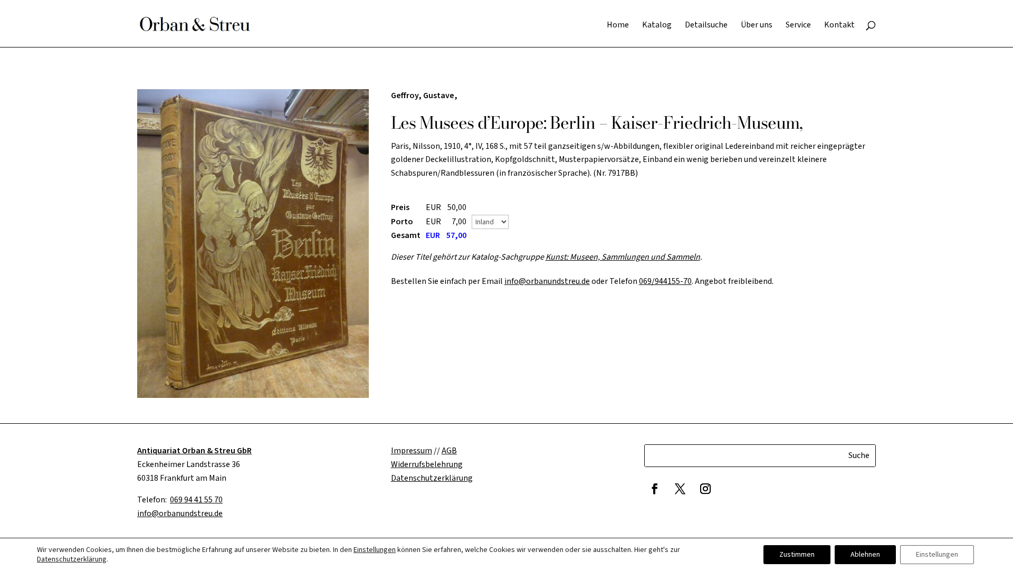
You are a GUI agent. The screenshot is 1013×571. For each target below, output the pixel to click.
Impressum (411, 450)
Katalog (657, 26)
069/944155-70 (665, 281)
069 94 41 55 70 (196, 500)
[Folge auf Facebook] (654, 488)
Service (798, 26)
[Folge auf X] (680, 488)
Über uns (756, 26)
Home (618, 26)
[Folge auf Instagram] (705, 488)
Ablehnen (865, 554)
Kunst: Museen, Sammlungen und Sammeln (623, 257)
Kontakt (839, 26)
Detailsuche (706, 26)
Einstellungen (374, 550)
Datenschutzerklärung (72, 559)
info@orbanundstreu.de (547, 281)
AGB (449, 450)
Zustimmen (797, 554)
